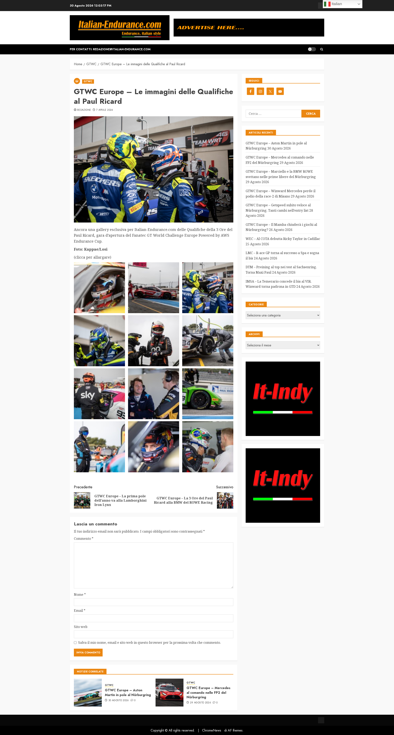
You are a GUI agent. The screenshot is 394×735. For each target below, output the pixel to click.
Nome (80, 594)
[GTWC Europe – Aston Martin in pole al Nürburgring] (88, 692)
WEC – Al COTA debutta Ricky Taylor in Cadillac (283, 239)
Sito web (80, 626)
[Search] (321, 49)
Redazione (84, 110)
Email (79, 610)
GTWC (88, 81)
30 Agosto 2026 (118, 700)
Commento (83, 538)
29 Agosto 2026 (200, 702)
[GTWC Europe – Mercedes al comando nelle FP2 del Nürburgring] (169, 692)
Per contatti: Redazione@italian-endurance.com (110, 49)
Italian (336, 4)
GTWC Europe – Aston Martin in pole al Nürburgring (128, 692)
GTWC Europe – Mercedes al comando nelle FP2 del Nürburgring (208, 693)
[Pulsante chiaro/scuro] (312, 49)
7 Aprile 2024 (104, 110)
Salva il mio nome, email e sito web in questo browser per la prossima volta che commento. (149, 642)
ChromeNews (211, 730)
